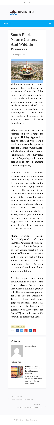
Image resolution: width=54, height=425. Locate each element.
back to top (34, 420)
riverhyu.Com (24, 420)
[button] (27, 2)
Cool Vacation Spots (17, 326)
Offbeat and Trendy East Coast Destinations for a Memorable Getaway (34, 370)
